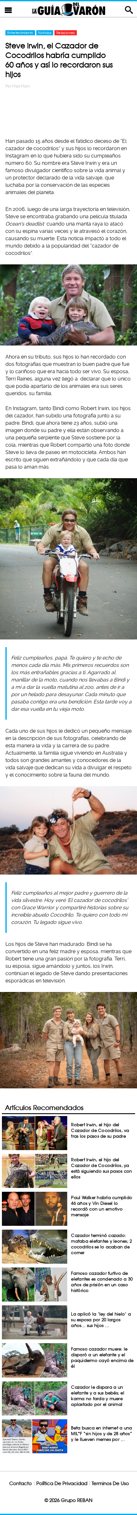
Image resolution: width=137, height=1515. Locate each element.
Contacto (20, 1483)
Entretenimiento (20, 33)
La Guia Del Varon (68, 9)
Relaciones (65, 33)
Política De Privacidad (61, 1483)
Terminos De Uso (110, 1483)
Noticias (44, 33)
